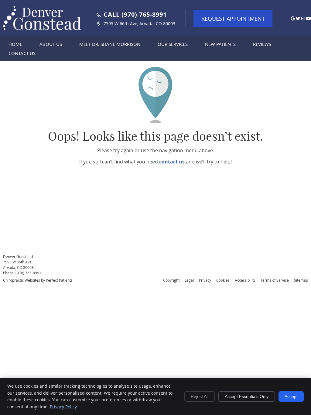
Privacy (205, 280)
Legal (189, 280)
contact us (172, 161)
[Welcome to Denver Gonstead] (42, 32)
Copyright (171, 280)
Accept (291, 396)
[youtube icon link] (308, 18)
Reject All (199, 396)
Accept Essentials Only (246, 396)
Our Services (173, 44)
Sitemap (301, 280)
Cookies (223, 280)
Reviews (262, 44)
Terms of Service (275, 280)
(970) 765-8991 (28, 272)
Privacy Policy (63, 407)
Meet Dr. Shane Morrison (109, 44)
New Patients (220, 44)
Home (15, 44)
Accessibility (245, 280)
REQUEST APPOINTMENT (233, 18)
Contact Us (22, 53)
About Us (50, 44)
